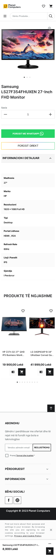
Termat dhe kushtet (24, 455)
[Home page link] (12, 6)
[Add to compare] (13, 372)
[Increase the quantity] (50, 114)
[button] (25, 79)
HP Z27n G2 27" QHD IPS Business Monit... (13, 353)
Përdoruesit (15, 469)
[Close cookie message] (51, 530)
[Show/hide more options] (50, 543)
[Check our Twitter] (17, 500)
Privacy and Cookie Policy (28, 536)
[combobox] (32, 16)
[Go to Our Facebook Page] (8, 500)
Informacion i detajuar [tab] (20, 158)
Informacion (15, 479)
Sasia (4, 107)
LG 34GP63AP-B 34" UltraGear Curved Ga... (42, 353)
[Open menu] (5, 16)
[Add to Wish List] (23, 311)
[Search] (51, 16)
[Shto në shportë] (50, 551)
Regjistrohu (41, 447)
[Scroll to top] (51, 408)
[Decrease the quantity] (5, 114)
